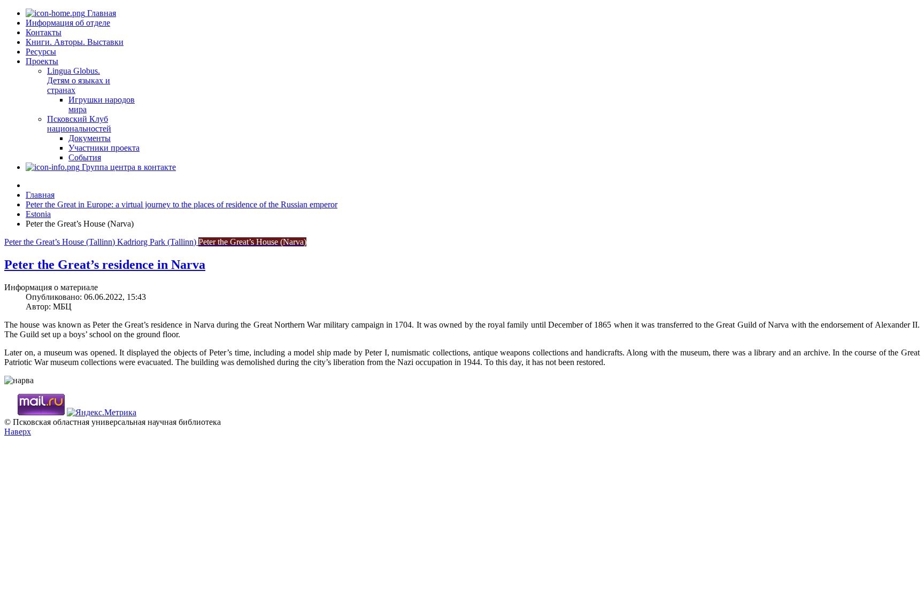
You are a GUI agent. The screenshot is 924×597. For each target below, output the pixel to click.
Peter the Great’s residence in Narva (104, 265)
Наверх (17, 431)
